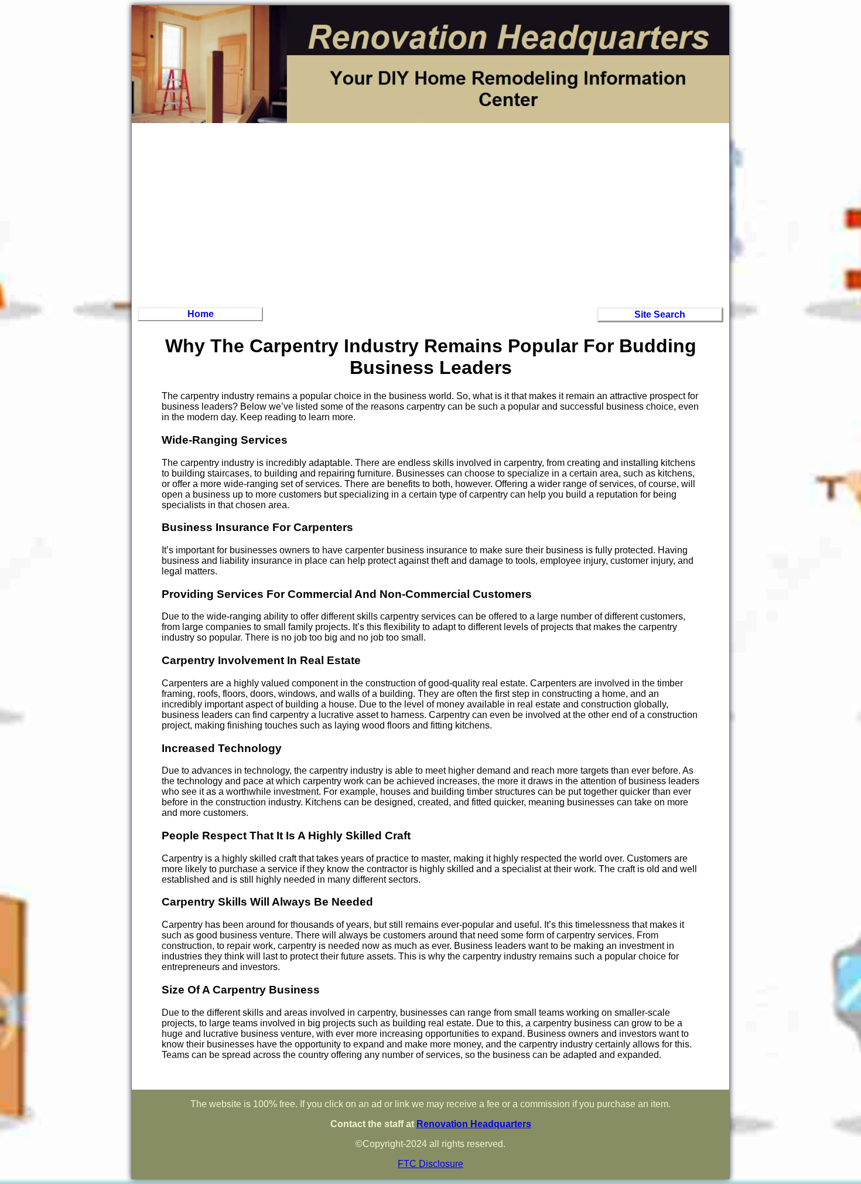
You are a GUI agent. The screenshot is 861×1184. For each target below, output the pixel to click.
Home (200, 314)
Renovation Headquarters (473, 1124)
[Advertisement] (430, 213)
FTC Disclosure (430, 1164)
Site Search (659, 314)
